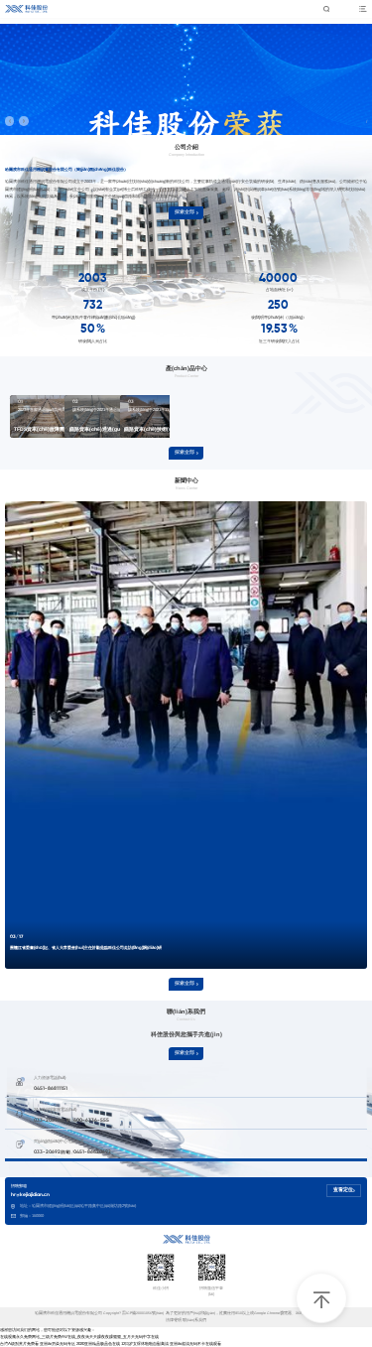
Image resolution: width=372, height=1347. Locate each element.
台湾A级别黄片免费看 (19, 1343)
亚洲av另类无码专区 (57, 1343)
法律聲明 (174, 1320)
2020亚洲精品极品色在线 (98, 1343)
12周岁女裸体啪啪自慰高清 (145, 1343)
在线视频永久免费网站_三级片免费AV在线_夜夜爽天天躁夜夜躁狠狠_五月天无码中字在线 (79, 1336)
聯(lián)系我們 (194, 1320)
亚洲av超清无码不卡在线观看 (195, 1343)
